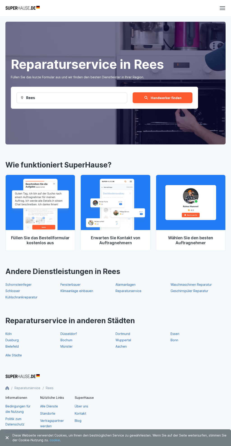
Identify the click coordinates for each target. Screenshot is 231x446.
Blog (78, 421)
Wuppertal (123, 340)
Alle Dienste (49, 406)
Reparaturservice (128, 291)
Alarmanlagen (126, 284)
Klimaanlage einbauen (76, 291)
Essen (175, 334)
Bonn (174, 340)
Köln (8, 334)
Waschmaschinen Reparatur (191, 284)
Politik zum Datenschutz (14, 421)
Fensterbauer (70, 284)
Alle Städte (13, 355)
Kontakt (80, 413)
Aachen (121, 346)
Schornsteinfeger (18, 284)
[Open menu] (222, 8)
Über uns (81, 406)
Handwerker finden (166, 98)
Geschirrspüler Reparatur (189, 291)
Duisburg (12, 340)
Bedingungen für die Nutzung (17, 408)
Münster (66, 346)
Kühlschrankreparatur (21, 297)
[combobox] (31, 98)
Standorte (47, 413)
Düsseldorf (68, 334)
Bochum (66, 340)
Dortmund (123, 334)
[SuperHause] (22, 8)
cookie (55, 440)
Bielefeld (12, 346)
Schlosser (12, 291)
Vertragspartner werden (52, 423)
